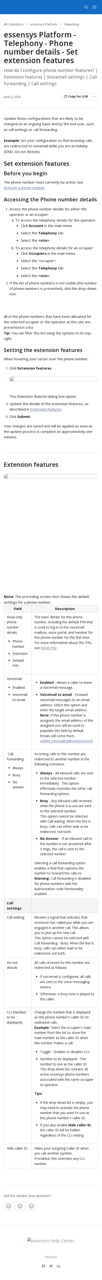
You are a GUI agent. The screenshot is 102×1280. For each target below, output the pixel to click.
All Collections (13, 24)
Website (51, 1257)
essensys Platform (43, 24)
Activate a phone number (24, 187)
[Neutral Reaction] (20, 1206)
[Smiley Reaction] (31, 1206)
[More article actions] (94, 96)
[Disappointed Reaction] (8, 1206)
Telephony (71, 24)
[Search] (86, 7)
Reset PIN (48, 648)
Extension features (45, 409)
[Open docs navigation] (94, 7)
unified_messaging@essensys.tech (66, 741)
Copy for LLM (78, 96)
